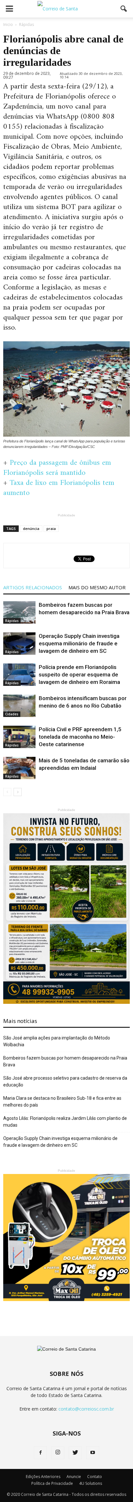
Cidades (11, 714)
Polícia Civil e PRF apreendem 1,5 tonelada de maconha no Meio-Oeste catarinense (80, 736)
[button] (124, 9)
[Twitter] (75, 1452)
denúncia (31, 528)
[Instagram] (57, 1452)
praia (51, 528)
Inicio (8, 24)
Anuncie (73, 1476)
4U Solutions (90, 1483)
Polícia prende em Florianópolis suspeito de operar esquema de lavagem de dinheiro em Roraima (79, 674)
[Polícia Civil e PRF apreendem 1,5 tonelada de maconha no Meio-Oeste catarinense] (19, 737)
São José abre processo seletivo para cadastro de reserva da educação (65, 1081)
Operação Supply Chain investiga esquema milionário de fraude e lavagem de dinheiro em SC (79, 643)
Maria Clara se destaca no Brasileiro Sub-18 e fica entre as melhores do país (62, 1102)
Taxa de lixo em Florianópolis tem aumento (58, 488)
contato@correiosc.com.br (86, 1409)
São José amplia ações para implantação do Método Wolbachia (56, 1041)
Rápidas (12, 620)
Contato (94, 1476)
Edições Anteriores (43, 1476)
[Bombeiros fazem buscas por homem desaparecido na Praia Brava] (19, 612)
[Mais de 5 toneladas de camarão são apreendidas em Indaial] (19, 768)
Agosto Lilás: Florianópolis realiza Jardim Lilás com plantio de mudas (65, 1122)
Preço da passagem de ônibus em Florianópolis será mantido (57, 468)
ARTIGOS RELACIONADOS (32, 587)
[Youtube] (92, 1452)
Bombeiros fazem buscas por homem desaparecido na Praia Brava (65, 1061)
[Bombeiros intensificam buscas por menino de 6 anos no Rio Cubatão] (19, 706)
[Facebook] (40, 1452)
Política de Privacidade (52, 1483)
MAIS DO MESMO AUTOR (97, 587)
